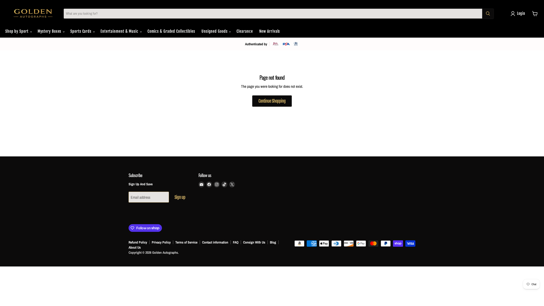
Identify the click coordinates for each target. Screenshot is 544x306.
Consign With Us (254, 242)
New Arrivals (269, 31)
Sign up (179, 197)
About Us (135, 247)
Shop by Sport (17, 31)
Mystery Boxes (50, 31)
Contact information (215, 242)
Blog (273, 242)
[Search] (488, 13)
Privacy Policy (161, 242)
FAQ (235, 242)
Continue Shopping (272, 101)
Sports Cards (81, 31)
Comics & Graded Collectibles (171, 31)
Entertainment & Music (120, 31)
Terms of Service (186, 242)
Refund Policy (138, 242)
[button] (519, 13)
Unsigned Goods (215, 31)
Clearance (245, 31)
